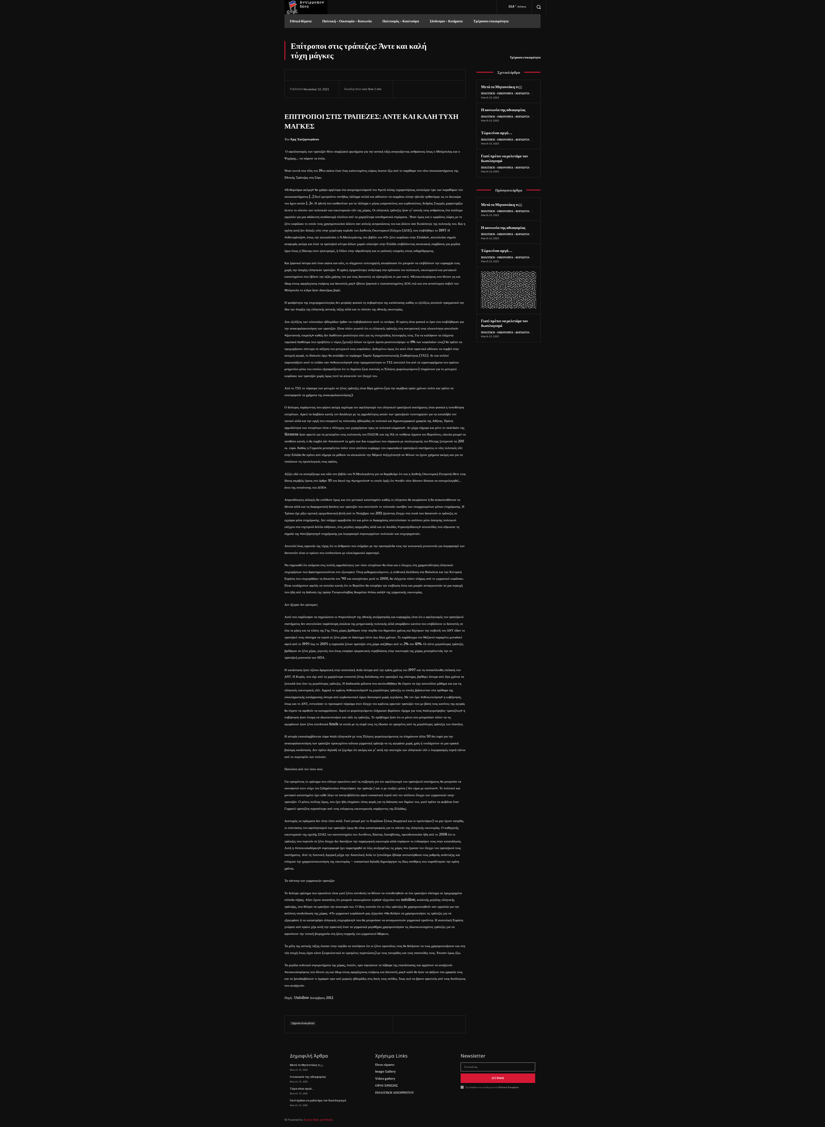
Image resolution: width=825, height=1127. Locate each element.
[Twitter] (412, 89)
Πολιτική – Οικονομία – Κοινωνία (505, 93)
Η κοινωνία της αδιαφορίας (503, 109)
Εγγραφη (498, 1078)
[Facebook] (403, 89)
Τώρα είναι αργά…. (496, 132)
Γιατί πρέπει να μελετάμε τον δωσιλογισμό (318, 1100)
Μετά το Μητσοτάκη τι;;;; (501, 86)
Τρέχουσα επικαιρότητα (525, 57)
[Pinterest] (422, 89)
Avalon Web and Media (318, 1119)
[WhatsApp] (432, 89)
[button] (538, 7)
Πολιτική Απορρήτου (508, 1087)
